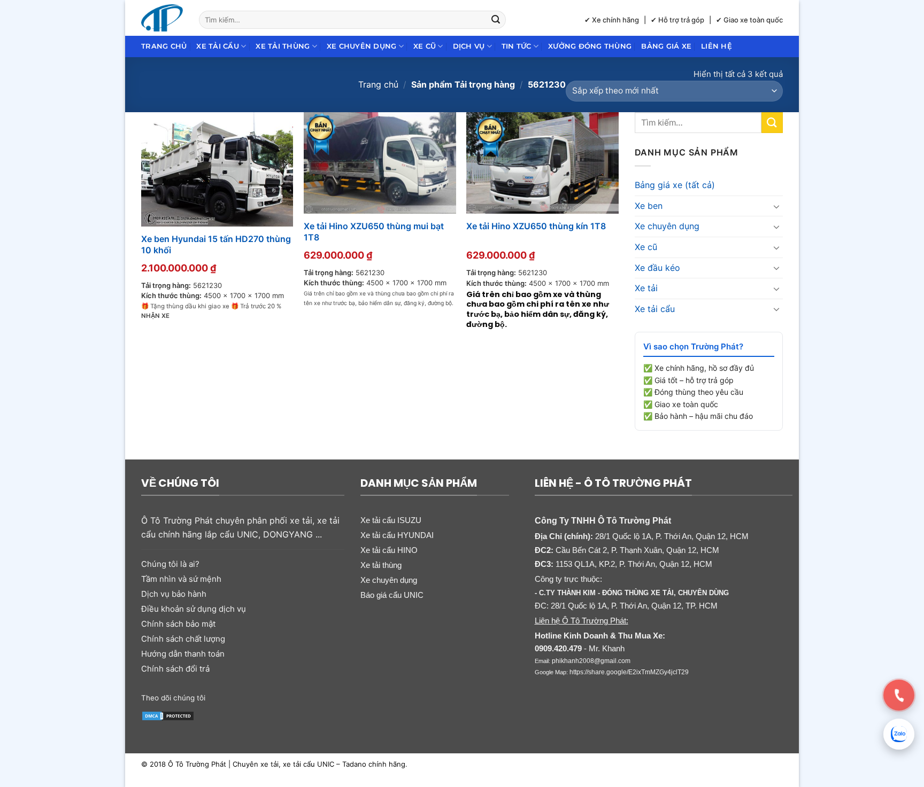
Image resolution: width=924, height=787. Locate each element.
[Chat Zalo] (898, 734)
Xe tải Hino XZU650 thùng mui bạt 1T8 (374, 232)
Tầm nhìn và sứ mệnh (181, 579)
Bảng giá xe (666, 46)
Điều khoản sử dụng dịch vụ (193, 609)
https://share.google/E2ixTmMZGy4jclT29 (629, 672)
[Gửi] (496, 20)
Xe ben (649, 205)
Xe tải (646, 288)
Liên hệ (716, 46)
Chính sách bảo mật (178, 624)
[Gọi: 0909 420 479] (898, 695)
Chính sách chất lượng (183, 639)
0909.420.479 (558, 648)
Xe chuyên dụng (362, 46)
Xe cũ (424, 46)
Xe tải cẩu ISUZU (390, 520)
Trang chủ (164, 46)
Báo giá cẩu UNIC (392, 594)
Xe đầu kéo (657, 267)
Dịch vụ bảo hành (173, 594)
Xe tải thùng (283, 46)
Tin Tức (517, 46)
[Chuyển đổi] (776, 206)
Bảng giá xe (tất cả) (675, 185)
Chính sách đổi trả (175, 669)
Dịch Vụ (469, 46)
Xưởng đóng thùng (590, 46)
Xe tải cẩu (217, 46)
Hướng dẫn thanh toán (183, 654)
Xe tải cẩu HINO (389, 550)
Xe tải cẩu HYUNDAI (397, 535)
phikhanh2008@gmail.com (591, 661)
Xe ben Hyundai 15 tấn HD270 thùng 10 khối (216, 244)
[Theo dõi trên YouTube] (297, 696)
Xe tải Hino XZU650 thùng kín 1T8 (536, 226)
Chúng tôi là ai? (170, 564)
